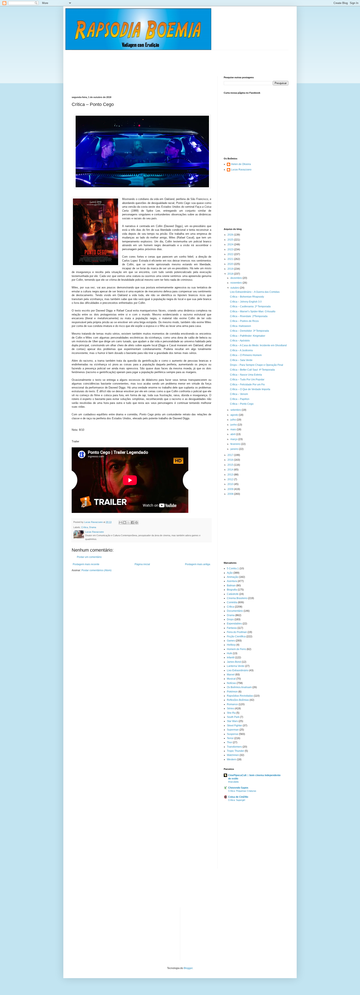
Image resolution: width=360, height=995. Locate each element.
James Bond (234, 661)
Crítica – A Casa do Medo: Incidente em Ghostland (258, 345)
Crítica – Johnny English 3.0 (246, 301)
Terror (230, 738)
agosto (234, 414)
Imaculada (233, 781)
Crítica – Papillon (239, 399)
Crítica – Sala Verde (241, 360)
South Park (233, 717)
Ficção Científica (236, 636)
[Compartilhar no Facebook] (132, 522)
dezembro (236, 278)
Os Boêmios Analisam (239, 687)
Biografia (232, 589)
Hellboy (231, 644)
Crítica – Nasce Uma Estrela (246, 374)
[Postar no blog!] (124, 522)
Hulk (229, 653)
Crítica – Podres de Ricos (244, 321)
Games (231, 640)
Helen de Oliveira (241, 164)
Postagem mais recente (86, 564)
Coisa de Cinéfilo (238, 796)
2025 (231, 239)
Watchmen (233, 755)
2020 (231, 264)
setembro (236, 409)
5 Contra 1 (233, 568)
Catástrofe (233, 594)
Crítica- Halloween (240, 326)
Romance (232, 704)
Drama (92, 527)
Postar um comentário (89, 557)
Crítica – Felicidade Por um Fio (247, 384)
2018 (231, 273)
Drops (230, 619)
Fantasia (232, 628)
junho (234, 424)
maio (233, 429)
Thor (229, 742)
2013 (231, 474)
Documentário (235, 610)
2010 (231, 484)
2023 (231, 249)
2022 (231, 254)
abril (233, 434)
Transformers (234, 746)
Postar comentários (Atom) (96, 570)
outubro (235, 287)
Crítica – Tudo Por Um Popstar (247, 379)
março (234, 439)
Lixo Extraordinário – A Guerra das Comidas (255, 291)
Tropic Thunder (235, 750)
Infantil (230, 657)
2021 (231, 259)
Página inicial (142, 564)
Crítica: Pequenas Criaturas (242, 791)
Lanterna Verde (235, 666)
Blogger (188, 968)
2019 (231, 268)
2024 (231, 244)
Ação (230, 572)
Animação (232, 577)
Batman (231, 585)
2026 (231, 234)
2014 (231, 469)
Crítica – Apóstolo (240, 340)
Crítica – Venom (239, 394)
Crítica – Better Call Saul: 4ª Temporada (252, 369)
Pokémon (232, 691)
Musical (231, 678)
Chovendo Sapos (238, 787)
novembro (236, 282)
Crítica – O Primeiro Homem (246, 355)
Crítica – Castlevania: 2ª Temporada (250, 306)
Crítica (84, 527)
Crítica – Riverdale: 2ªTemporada (249, 316)
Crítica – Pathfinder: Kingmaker (247, 335)
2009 (231, 489)
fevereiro (235, 444)
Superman (233, 729)
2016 (231, 459)
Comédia (232, 602)
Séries (230, 708)
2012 (231, 479)
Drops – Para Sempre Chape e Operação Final (256, 365)
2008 (231, 494)
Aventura (232, 581)
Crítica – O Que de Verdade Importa (250, 389)
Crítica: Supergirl (236, 800)
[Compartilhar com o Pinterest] (136, 522)
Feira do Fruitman (237, 632)
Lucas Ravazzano (241, 169)
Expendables (234, 623)
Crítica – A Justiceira (241, 350)
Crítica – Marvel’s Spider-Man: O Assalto (252, 311)
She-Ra (231, 712)
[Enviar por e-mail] (121, 522)
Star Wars (232, 721)
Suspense (232, 734)
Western (231, 759)
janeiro (234, 449)
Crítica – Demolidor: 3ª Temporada (249, 330)
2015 (231, 464)
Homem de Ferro (236, 649)
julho (233, 419)
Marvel (231, 674)
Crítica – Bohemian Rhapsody (247, 296)
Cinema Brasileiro (237, 598)
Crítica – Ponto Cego (242, 403)
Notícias (231, 683)
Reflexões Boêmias (238, 699)
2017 (231, 455)
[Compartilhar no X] (128, 522)
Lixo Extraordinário (237, 670)
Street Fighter (234, 725)
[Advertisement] (147, 59)
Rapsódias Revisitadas (240, 695)
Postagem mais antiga (197, 564)
